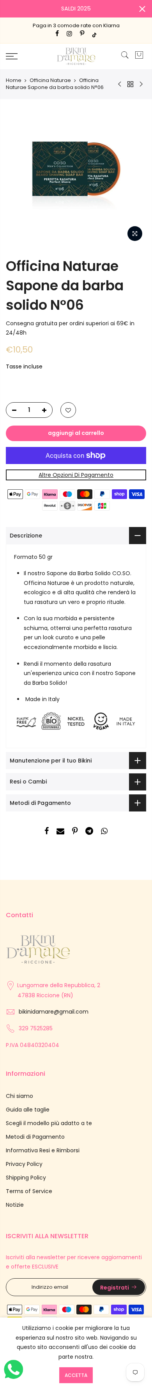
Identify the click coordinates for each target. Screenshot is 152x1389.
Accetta (76, 1375)
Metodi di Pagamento (35, 1137)
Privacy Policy (24, 1164)
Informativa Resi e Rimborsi (43, 1150)
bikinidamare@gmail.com (53, 1012)
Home (13, 80)
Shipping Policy (26, 1177)
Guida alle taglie (27, 1109)
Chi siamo (19, 1096)
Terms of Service (29, 1191)
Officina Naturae (50, 80)
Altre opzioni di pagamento (76, 475)
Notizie (15, 1205)
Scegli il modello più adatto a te (49, 1123)
